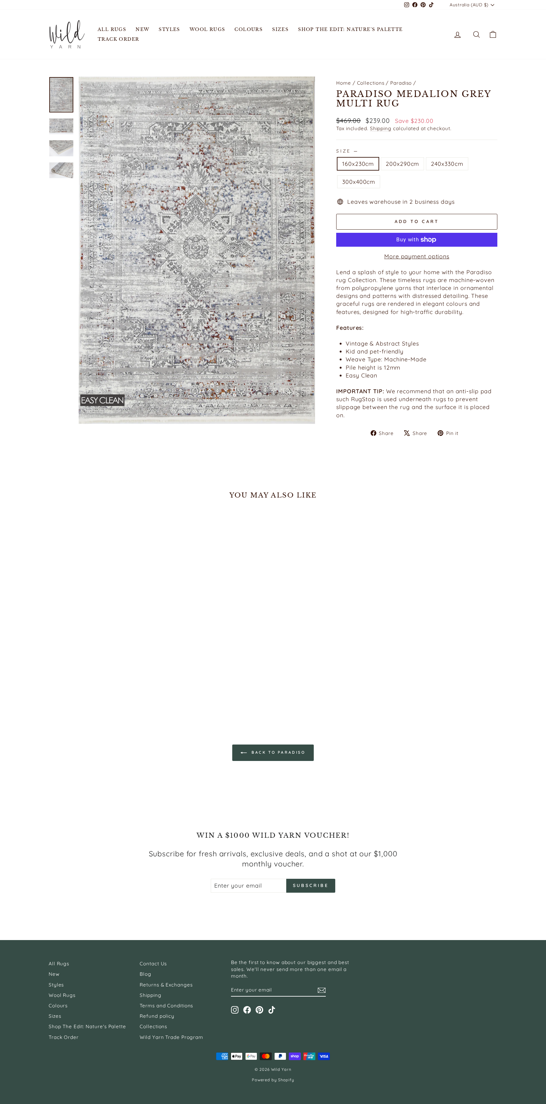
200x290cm (402, 163)
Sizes (280, 29)
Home (343, 83)
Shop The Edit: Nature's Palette (350, 29)
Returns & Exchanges (166, 985)
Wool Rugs (207, 29)
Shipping (380, 128)
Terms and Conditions (166, 1006)
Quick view (102, 668)
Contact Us (153, 964)
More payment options (416, 256)
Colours (248, 29)
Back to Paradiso (277, 752)
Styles (169, 29)
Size (346, 151)
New (142, 29)
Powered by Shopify (273, 1079)
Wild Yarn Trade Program (171, 1037)
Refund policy (157, 1016)
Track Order (118, 39)
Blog (145, 974)
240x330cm (447, 163)
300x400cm (358, 181)
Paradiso (401, 83)
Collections (371, 83)
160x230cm (358, 163)
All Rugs (112, 29)
